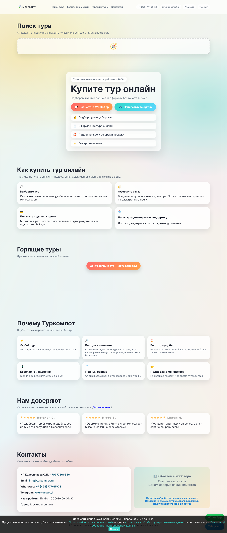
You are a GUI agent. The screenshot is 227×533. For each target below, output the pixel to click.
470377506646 (60, 474)
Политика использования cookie (172, 503)
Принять (114, 529)
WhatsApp (189, 7)
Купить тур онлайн (78, 6)
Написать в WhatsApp (91, 107)
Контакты (117, 6)
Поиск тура (57, 6)
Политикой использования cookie (91, 522)
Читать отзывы (102, 407)
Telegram (203, 7)
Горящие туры (100, 6)
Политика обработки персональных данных (172, 498)
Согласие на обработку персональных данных (172, 500)
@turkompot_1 (44, 492)
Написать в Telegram (135, 107)
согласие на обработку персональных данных (155, 522)
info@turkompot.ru (170, 7)
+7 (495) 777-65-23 (147, 7)
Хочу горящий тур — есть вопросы (113, 265)
